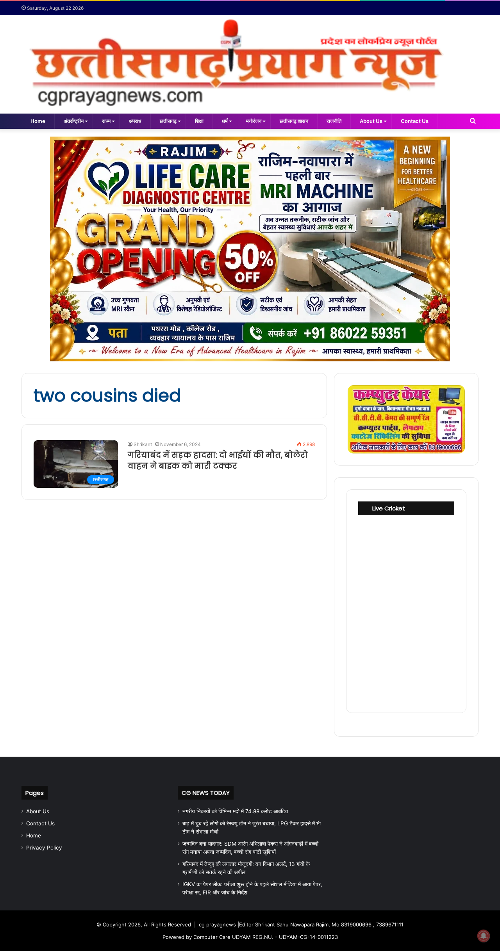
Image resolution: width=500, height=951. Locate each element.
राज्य (106, 121)
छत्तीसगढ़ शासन (294, 121)
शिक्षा (199, 121)
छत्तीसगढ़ (168, 121)
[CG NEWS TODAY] (250, 64)
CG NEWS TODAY (206, 793)
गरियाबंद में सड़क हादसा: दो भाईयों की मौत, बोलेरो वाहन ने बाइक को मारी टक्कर (218, 460)
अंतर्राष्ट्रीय (74, 121)
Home (37, 121)
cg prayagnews (217, 924)
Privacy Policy (44, 847)
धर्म (225, 121)
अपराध (135, 121)
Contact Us (415, 121)
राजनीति (334, 121)
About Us (371, 121)
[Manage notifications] (483, 936)
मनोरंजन (253, 121)
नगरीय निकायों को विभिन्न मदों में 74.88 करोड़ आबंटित (235, 811)
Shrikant (143, 444)
